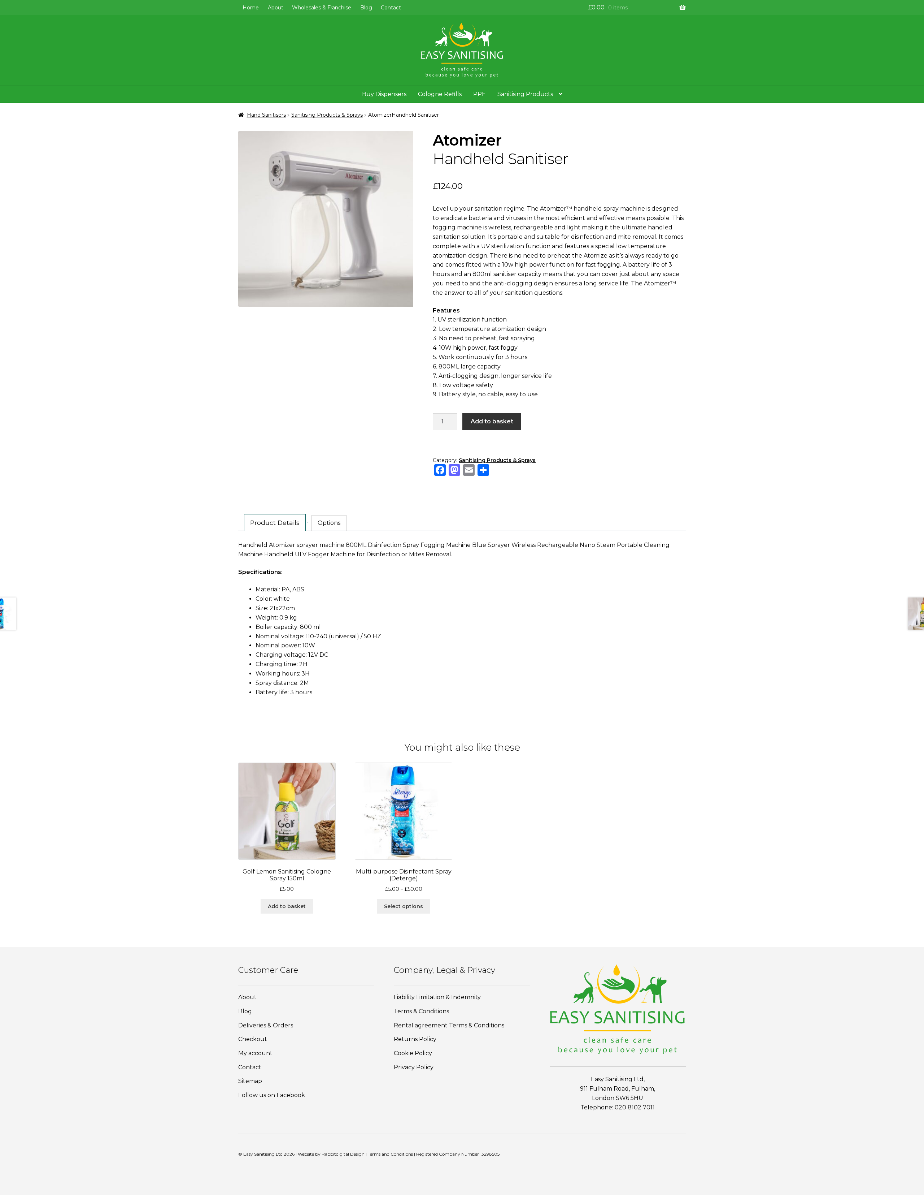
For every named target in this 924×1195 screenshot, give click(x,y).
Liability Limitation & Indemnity (437, 997)
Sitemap (250, 1081)
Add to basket (492, 421)
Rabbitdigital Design (343, 1154)
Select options (403, 906)
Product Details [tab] (275, 522)
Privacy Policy (413, 1067)
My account (255, 1053)
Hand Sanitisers (266, 115)
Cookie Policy (413, 1053)
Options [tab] (329, 522)
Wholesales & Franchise (321, 7)
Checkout (252, 1039)
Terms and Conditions (390, 1154)
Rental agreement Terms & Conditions (449, 1025)
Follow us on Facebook (271, 1095)
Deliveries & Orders (265, 1025)
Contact (391, 7)
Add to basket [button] (287, 906)
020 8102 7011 (635, 1107)
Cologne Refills (440, 94)
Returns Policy (415, 1039)
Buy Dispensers (384, 94)
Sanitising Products (525, 94)
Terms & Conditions (421, 1011)
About (275, 7)
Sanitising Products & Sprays (327, 115)
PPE (479, 94)
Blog (366, 7)
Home (251, 7)
